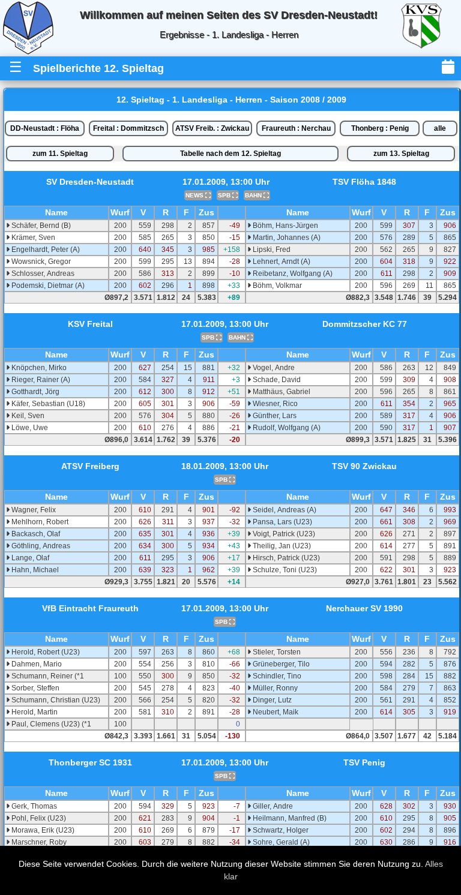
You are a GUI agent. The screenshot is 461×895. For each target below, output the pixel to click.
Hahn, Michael (34, 570)
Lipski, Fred (271, 249)
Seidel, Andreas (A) (283, 510)
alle (440, 128)
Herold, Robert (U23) (45, 652)
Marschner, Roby (38, 842)
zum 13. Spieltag (401, 153)
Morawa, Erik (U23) (42, 830)
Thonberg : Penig (380, 128)
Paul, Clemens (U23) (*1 (50, 724)
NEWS (195, 195)
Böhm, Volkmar (276, 285)
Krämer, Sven (32, 237)
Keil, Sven (27, 416)
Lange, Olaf (29, 558)
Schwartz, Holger (280, 830)
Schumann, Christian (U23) (55, 700)
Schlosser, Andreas (42, 273)
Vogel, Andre (273, 368)
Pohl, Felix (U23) (38, 818)
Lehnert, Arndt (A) (280, 261)
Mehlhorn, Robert (39, 522)
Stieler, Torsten (276, 652)
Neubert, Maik (274, 712)
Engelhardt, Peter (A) (45, 249)
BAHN (254, 195)
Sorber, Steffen (34, 688)
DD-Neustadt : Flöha (44, 128)
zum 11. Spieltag (60, 153)
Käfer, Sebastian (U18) (47, 404)
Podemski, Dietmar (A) (47, 285)
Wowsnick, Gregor (40, 261)
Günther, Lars (274, 416)
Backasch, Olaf (35, 534)
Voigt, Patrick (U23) (283, 534)
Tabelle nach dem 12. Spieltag (230, 153)
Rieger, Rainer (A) (40, 380)
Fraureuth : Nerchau (296, 128)
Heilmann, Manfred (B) (289, 818)
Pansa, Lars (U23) (281, 522)
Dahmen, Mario (36, 664)
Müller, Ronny (274, 688)
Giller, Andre (272, 806)
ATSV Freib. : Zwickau (212, 128)
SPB (225, 195)
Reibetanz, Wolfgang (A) (292, 273)
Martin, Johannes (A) (286, 237)
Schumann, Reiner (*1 (47, 676)
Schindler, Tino (276, 676)
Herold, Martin (34, 712)
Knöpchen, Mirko (38, 368)
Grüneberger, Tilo (280, 664)
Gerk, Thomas (33, 806)
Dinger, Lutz (271, 700)
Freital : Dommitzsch (128, 128)
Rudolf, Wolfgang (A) (286, 428)
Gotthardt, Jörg (34, 392)
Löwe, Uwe (29, 428)
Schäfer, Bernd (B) (40, 225)
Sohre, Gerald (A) (280, 842)
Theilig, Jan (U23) (281, 546)
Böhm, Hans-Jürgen (284, 225)
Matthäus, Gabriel (280, 392)
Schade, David (276, 380)
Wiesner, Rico (274, 404)
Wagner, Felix (33, 510)
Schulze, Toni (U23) (284, 570)
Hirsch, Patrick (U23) (285, 558)
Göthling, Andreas (40, 546)
